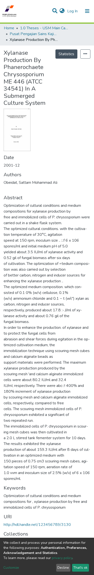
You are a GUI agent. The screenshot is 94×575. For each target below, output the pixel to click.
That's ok (80, 567)
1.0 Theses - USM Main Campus (44, 28)
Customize (11, 567)
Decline (63, 567)
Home (9, 28)
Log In (73, 11)
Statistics (66, 54)
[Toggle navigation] (87, 11)
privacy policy (62, 558)
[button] (62, 11)
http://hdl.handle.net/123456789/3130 (37, 524)
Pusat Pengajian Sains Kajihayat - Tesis (34, 34)
